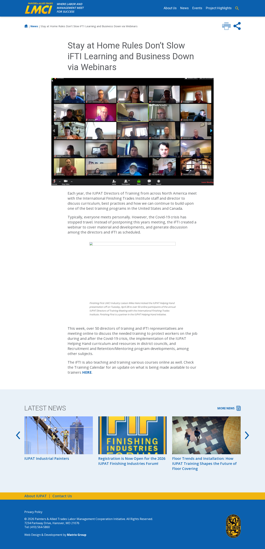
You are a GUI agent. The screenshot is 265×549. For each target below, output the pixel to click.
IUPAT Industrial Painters (46, 458)
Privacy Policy (33, 512)
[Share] (237, 28)
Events (197, 8)
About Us (170, 8)
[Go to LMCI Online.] (26, 27)
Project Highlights (219, 8)
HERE (87, 372)
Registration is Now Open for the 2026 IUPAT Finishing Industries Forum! (131, 461)
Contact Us (62, 496)
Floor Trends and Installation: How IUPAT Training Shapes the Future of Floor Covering (204, 463)
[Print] (226, 28)
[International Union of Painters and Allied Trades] (233, 526)
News (184, 8)
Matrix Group (76, 535)
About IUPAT (35, 496)
